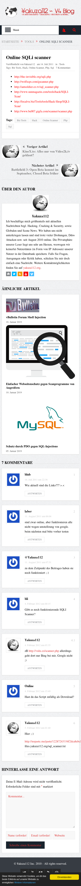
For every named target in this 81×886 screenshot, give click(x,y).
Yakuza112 (32, 640)
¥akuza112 (29, 64)
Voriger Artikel (37, 146)
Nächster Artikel (43, 165)
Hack (25, 67)
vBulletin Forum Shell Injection (26, 317)
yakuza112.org (31, 268)
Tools (62, 64)
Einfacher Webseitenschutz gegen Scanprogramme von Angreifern (40, 386)
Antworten (34, 493)
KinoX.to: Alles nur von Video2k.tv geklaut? (46, 153)
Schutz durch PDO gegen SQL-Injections (32, 446)
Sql (52, 67)
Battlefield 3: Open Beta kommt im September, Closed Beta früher (35, 171)
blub (28, 474)
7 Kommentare (63, 67)
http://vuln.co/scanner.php (44, 651)
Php (47, 67)
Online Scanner (36, 67)
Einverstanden (64, 877)
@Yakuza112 (34, 557)
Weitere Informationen (25, 882)
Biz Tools (16, 67)
